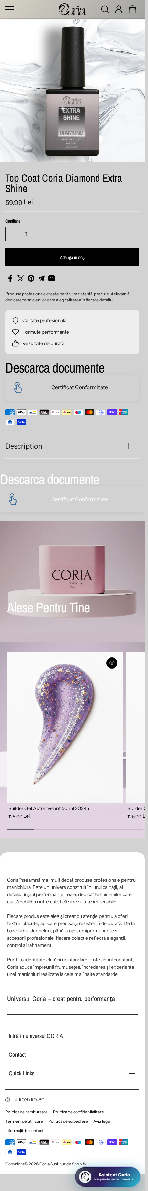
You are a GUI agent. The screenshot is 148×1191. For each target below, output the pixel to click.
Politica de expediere (68, 1121)
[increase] (40, 234)
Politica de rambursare (26, 1111)
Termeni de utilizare (24, 1121)
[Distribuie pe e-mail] (51, 278)
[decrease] (12, 234)
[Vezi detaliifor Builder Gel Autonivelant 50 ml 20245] (63, 725)
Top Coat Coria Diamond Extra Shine (63, 184)
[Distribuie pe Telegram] (41, 278)
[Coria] (72, 9)
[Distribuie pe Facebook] (10, 278)
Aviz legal (102, 1121)
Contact (17, 1054)
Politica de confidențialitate (78, 1111)
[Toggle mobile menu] (30, 9)
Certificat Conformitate (79, 387)
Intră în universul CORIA (36, 1035)
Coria (44, 1163)
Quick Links (21, 1073)
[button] (132, 9)
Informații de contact (24, 1130)
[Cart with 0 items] (132, 9)
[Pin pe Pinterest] (31, 278)
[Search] (105, 9)
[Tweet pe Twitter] (20, 278)
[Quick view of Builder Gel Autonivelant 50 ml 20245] (109, 663)
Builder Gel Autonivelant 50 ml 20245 (48, 805)
